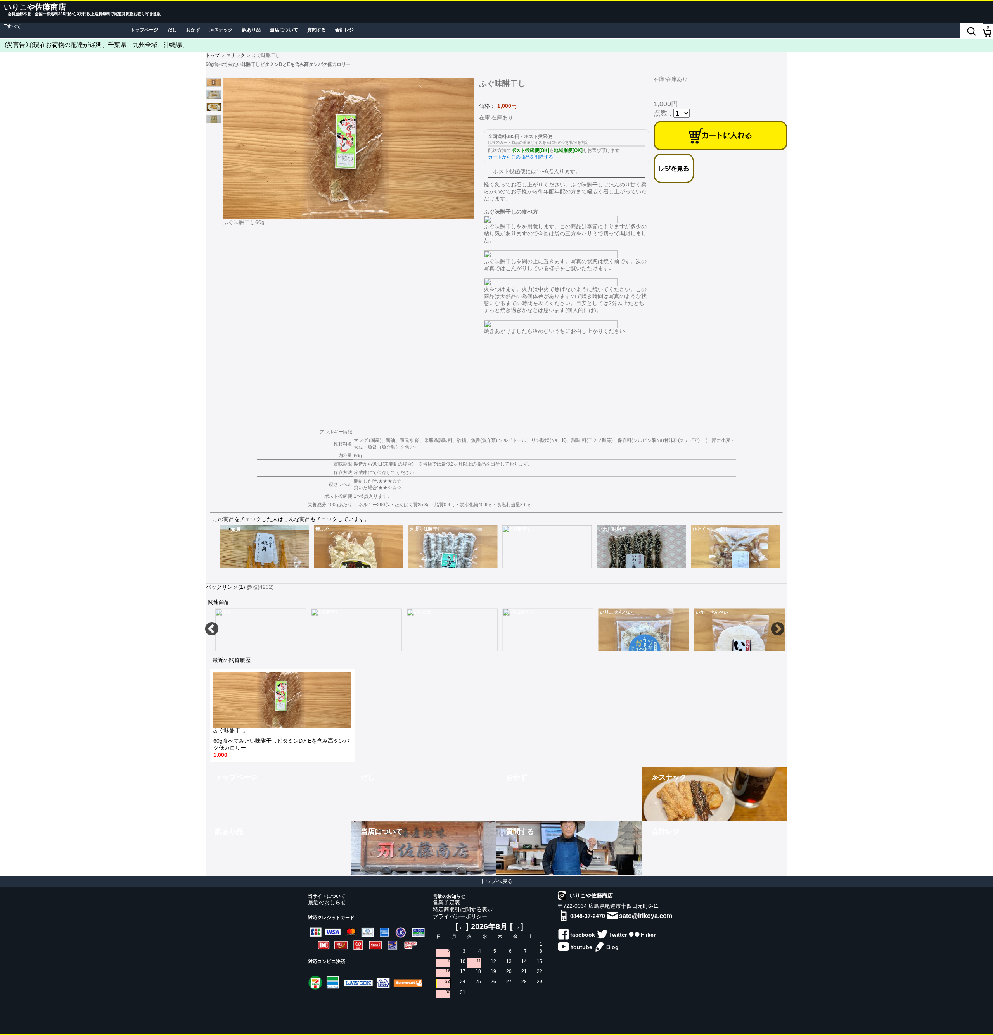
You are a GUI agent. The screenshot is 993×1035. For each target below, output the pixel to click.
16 (448, 971)
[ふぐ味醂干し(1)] (350, 147)
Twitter (618, 935)
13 (509, 961)
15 (539, 961)
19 (493, 971)
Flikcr (648, 935)
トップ (213, 55)
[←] (462, 926)
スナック (236, 55)
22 (539, 971)
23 (447, 981)
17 (462, 971)
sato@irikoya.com (645, 916)
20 (509, 971)
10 (462, 961)
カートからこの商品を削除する (520, 157)
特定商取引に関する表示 (463, 909)
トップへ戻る (496, 881)
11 (479, 961)
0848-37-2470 (587, 916)
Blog (612, 947)
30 (448, 992)
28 (524, 981)
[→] (516, 926)
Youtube (581, 947)
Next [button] (777, 629)
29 (539, 981)
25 (478, 981)
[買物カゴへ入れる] (720, 135)
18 (478, 971)
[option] (264, 546)
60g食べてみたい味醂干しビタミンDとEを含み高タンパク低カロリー (281, 743)
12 (493, 961)
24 (462, 981)
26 (493, 981)
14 (524, 961)
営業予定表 (446, 902)
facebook (582, 935)
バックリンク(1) (225, 587)
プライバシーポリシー (460, 916)
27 (509, 981)
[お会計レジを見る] (674, 168)
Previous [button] (212, 629)
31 (462, 992)
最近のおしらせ (327, 902)
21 (524, 971)
